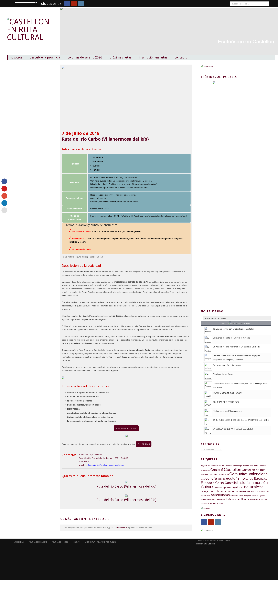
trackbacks (122, 527)
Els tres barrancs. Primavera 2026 (227, 411)
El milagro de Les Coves (223, 374)
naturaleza (254, 487)
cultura (211, 478)
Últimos (222, 318)
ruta (217, 491)
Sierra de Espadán (258, 496)
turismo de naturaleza (216, 500)
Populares (210, 318)
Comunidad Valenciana (218, 474)
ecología (221, 478)
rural (211, 491)
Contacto (181, 57)
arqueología (237, 465)
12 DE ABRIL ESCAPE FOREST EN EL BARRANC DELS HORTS (241, 420)
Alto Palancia (212, 466)
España (259, 478)
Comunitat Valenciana (248, 473)
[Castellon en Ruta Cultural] (29, 26)
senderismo (220, 494)
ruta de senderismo (246, 491)
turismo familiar (236, 499)
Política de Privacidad (38, 542)
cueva (203, 479)
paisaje (204, 491)
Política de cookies (60, 542)
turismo (204, 499)
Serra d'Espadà (245, 495)
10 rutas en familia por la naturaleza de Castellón (233, 328)
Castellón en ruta (254, 469)
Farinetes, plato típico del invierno (227, 365)
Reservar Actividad (126, 428)
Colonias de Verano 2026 (85, 57)
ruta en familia (260, 491)
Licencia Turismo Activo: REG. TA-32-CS (100, 542)
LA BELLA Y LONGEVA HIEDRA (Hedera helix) (233, 428)
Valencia (214, 503)
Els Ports (249, 478)
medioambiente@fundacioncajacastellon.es (104, 464)
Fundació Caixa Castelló (219, 482)
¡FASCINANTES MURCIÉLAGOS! (227, 393)
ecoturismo (235, 478)
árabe (221, 503)
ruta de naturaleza (228, 491)
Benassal (262, 465)
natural (238, 487)
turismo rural (253, 499)
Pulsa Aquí (144, 444)
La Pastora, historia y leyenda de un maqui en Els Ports (236, 346)
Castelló (216, 469)
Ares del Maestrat (224, 465)
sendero (234, 495)
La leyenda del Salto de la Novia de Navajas (231, 337)
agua (204, 465)
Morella (229, 487)
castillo (204, 474)
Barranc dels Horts (250, 465)
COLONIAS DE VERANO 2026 (226, 402)
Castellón (232, 469)
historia (243, 482)
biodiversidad (205, 470)
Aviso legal (19, 542)
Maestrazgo (220, 487)
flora (265, 479)
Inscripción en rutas (153, 57)
